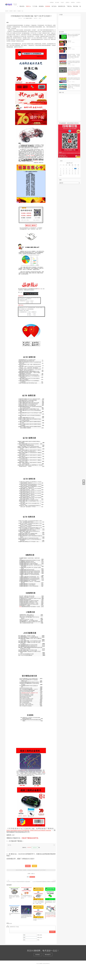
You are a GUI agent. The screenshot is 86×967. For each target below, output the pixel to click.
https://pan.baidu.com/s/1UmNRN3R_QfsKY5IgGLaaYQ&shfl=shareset (29, 830)
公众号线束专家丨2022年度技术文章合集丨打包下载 (50, 902)
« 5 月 (60, 175)
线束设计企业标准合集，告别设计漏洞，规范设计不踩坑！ (14, 897)
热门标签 (57, 2)
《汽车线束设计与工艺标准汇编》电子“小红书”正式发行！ (31, 16)
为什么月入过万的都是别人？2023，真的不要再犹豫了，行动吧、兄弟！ (38, 902)
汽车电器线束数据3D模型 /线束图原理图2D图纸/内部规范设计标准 (26, 916)
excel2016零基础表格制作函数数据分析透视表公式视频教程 (44, 881)
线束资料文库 (61, 6)
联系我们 (73, 2)
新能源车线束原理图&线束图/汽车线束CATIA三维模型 (50, 915)
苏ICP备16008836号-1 (46, 963)
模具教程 (41, 6)
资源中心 (28, 6)
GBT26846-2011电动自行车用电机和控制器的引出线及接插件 (18, 881)
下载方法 (69, 6)
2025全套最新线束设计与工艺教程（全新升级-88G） (26, 897)
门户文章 (34, 6)
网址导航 (75, 6)
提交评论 (52, 931)
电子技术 (54, 6)
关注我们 (78, 2)
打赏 (35, 865)
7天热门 (62, 2)
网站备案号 (48, 954)
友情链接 (51, 2)
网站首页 (22, 6)
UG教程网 (8, 4)
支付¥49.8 (35, 847)
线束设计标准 (32, 876)
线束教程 (47, 6)
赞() (28, 865)
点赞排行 (67, 2)
